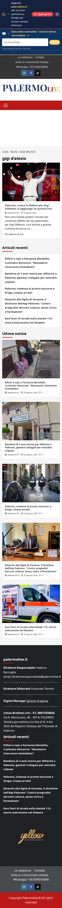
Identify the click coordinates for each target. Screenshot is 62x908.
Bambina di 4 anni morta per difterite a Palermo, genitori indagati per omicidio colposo (31, 277)
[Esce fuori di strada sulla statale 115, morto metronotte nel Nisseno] (31, 604)
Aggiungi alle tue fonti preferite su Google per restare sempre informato (19, 14)
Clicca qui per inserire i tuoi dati (16, 48)
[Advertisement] (31, 128)
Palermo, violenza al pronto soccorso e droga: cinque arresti (30, 290)
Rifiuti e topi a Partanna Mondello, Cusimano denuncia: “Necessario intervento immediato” (27, 263)
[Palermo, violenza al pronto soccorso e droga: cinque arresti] (31, 483)
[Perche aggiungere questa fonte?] (57, 14)
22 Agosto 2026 (30, 392)
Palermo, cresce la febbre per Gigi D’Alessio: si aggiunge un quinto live (28, 207)
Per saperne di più (14, 234)
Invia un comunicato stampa (32, 62)
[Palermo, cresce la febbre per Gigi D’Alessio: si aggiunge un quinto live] (31, 182)
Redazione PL (14, 212)
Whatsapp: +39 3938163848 (32, 66)
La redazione (25, 57)
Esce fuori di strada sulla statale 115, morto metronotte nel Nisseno (29, 320)
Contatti (39, 57)
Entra (55, 42)
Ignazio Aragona (37, 701)
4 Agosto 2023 (30, 212)
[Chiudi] (8, 14)
